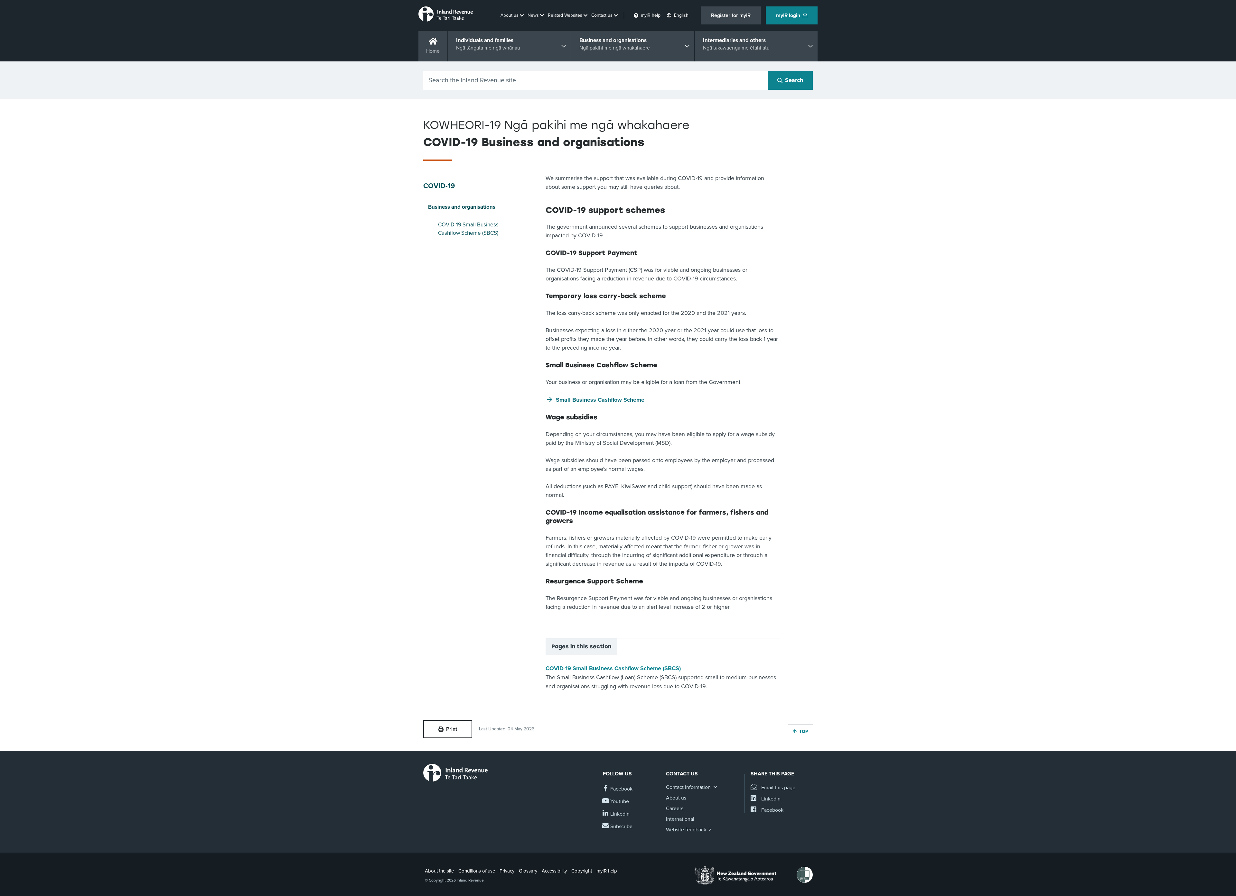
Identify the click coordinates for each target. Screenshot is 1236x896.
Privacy (507, 871)
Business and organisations (461, 207)
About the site (439, 871)
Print (451, 729)
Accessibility (554, 871)
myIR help (606, 871)
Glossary (528, 871)
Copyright (581, 871)
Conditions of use (476, 871)
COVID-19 (439, 186)
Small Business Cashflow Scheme (600, 399)
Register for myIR (731, 15)
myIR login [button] (788, 15)
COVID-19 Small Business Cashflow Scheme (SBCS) (468, 228)
